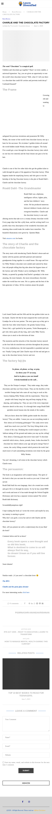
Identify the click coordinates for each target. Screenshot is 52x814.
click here (25, 592)
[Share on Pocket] (40, 604)
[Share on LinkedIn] (32, 604)
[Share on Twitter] (27, 604)
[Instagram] (29, 801)
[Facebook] (22, 801)
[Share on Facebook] (24, 604)
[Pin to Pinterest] (29, 604)
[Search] (49, 3)
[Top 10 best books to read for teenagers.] (26, 673)
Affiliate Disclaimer (40, 810)
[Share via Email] (42, 604)
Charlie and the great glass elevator (15, 587)
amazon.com (10, 238)
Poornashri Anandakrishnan (20, 26)
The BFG (6, 581)
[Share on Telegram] (37, 604)
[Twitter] (26, 801)
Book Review (16, 12)
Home (5, 12)
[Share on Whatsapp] (34, 604)
